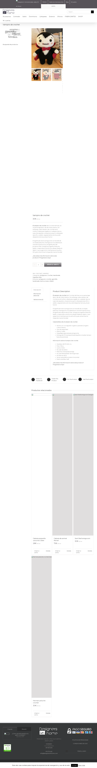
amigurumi (42, 279)
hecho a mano (44, 281)
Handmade (56, 275)
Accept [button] (74, 765)
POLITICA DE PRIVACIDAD (80, 740)
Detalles (48, 551)
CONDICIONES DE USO (80, 743)
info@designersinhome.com (49, 753)
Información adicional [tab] (37, 294)
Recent (24, 729)
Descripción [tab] (37, 290)
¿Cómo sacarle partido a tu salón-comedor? (20, 734)
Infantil (52, 281)
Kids (40, 277)
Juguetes (35, 277)
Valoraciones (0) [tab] (38, 299)
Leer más (81, 765)
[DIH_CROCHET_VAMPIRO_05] (47, 48)
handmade (36, 281)
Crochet (49, 275)
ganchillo (54, 279)
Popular (10, 729)
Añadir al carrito (53, 264)
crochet (48, 279)
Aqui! (49, 257)
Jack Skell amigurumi (82, 538)
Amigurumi (43, 275)
